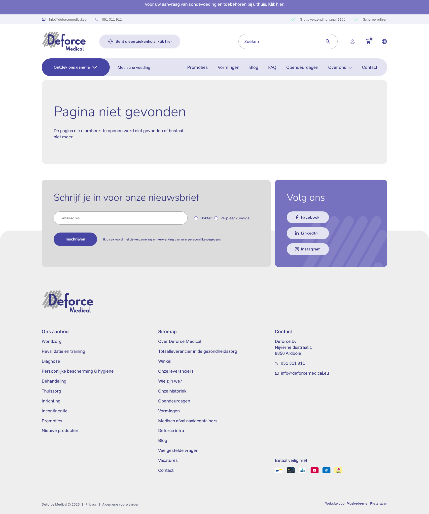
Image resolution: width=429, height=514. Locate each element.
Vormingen (228, 67)
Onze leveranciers (176, 371)
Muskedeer (356, 503)
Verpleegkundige (235, 218)
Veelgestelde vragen (178, 450)
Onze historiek (172, 391)
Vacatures (168, 460)
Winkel (164, 361)
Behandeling (54, 381)
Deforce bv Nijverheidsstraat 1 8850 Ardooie (293, 347)
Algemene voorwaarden (120, 504)
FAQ (272, 67)
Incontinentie (55, 411)
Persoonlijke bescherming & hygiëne (78, 371)
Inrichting (51, 401)
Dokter (206, 218)
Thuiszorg (51, 391)
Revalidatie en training (63, 351)
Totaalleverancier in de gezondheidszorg (197, 351)
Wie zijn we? (170, 381)
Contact (369, 67)
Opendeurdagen (302, 67)
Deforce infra (171, 430)
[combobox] (278, 41)
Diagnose (51, 361)
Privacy (91, 504)
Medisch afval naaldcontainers (187, 421)
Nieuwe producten (60, 430)
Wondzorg (52, 341)
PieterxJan (378, 503)
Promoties (197, 67)
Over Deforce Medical (179, 341)
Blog (253, 67)
